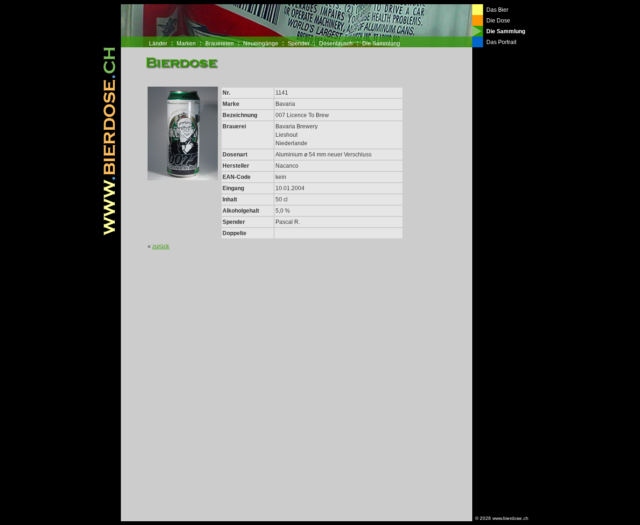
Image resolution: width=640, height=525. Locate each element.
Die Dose (498, 20)
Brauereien (219, 43)
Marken (186, 43)
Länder (158, 43)
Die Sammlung (381, 43)
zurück (160, 246)
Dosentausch (336, 43)
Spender (299, 43)
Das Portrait (501, 42)
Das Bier (497, 10)
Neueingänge (260, 43)
